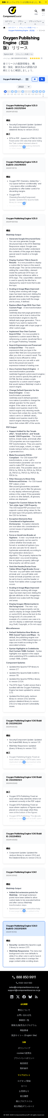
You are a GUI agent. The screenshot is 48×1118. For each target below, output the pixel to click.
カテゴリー (8, 22)
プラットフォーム (35, 22)
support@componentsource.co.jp (24, 990)
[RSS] (36, 997)
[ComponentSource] (12, 12)
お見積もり (24, 1091)
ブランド (20, 22)
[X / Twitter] (18, 997)
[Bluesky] (30, 997)
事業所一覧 (24, 1020)
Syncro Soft (8, 54)
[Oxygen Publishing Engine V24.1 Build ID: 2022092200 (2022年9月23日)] (33, 91)
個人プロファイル (24, 1101)
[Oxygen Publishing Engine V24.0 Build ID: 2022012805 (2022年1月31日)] (5, 91)
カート (24, 1086)
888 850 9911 (26, 977)
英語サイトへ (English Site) (24, 1035)
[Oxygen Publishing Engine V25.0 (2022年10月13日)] (36, 91)
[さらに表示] (46, 2)
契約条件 (24, 1068)
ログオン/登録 (24, 1081)
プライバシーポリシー (24, 1058)
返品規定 (24, 1063)
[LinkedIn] (12, 997)
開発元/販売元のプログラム (24, 1025)
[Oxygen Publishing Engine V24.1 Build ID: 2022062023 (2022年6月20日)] (23, 91)
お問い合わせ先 (24, 1015)
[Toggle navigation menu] (27, 79)
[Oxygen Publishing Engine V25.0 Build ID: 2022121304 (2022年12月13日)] (43, 91)
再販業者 (24, 1030)
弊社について (24, 1010)
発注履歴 (24, 1096)
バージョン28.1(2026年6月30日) (15, 58)
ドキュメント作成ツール (27, 27)
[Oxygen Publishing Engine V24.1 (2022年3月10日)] (12, 91)
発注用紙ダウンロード (24, 1106)
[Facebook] (24, 997)
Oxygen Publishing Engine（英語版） (22, 30)
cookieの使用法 (24, 1053)
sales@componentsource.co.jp (24, 987)
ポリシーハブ (24, 1048)
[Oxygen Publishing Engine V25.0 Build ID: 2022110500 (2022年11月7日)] (40, 91)
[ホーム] (4, 27)
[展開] (24, 146)
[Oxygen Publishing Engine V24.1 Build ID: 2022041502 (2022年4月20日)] (16, 91)
